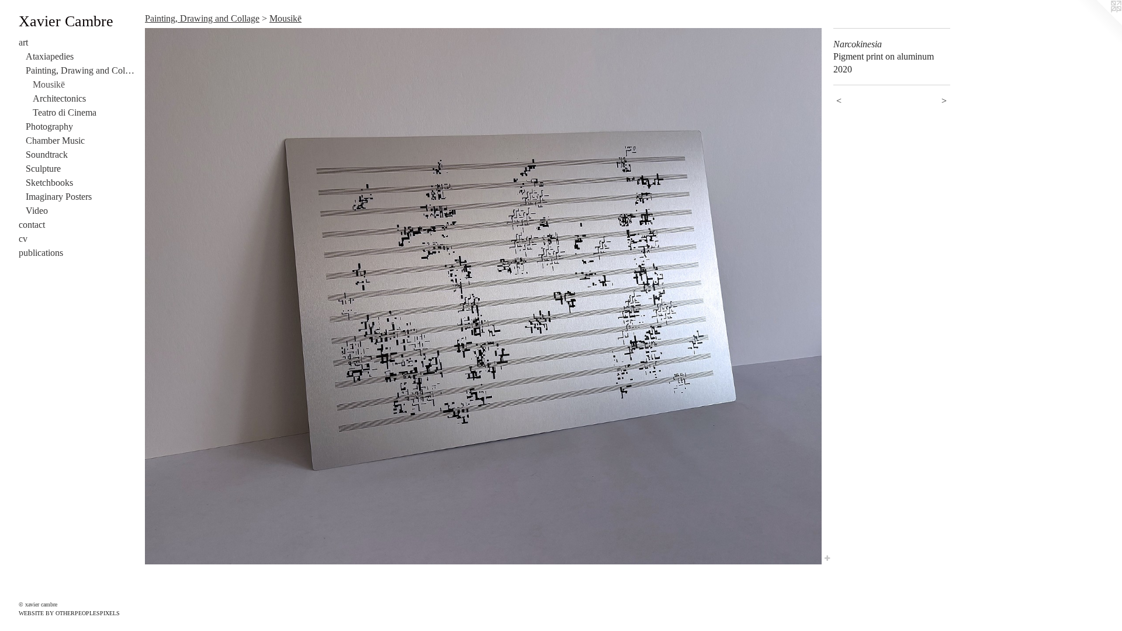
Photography (49, 126)
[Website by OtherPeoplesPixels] (1098, 23)
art (23, 42)
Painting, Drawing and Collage (81, 70)
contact (32, 225)
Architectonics (59, 98)
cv (23, 239)
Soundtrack (47, 155)
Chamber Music (55, 140)
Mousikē (49, 84)
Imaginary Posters (59, 197)
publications (41, 253)
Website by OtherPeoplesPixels (69, 613)
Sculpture (43, 169)
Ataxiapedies (50, 56)
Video (37, 211)
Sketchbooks (49, 183)
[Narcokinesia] (483, 296)
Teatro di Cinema (64, 112)
